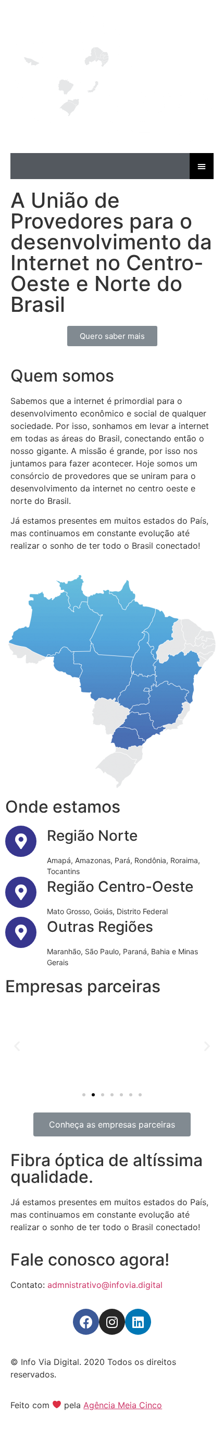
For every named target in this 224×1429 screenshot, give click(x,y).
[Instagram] (112, 1322)
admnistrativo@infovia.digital (105, 1285)
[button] (112, 336)
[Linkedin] (138, 1322)
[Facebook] (86, 1322)
